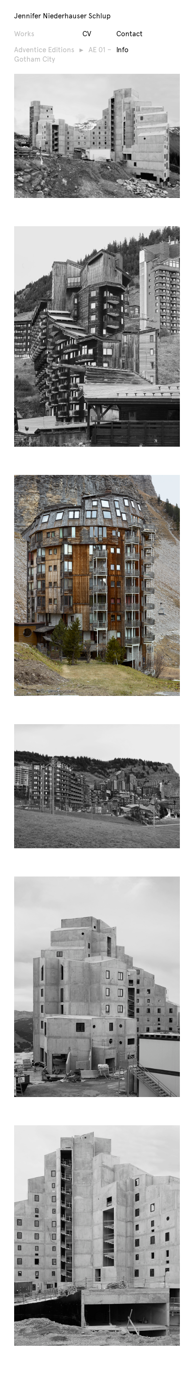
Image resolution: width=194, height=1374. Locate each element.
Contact (129, 33)
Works (24, 33)
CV (86, 33)
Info (122, 49)
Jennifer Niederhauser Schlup (62, 15)
